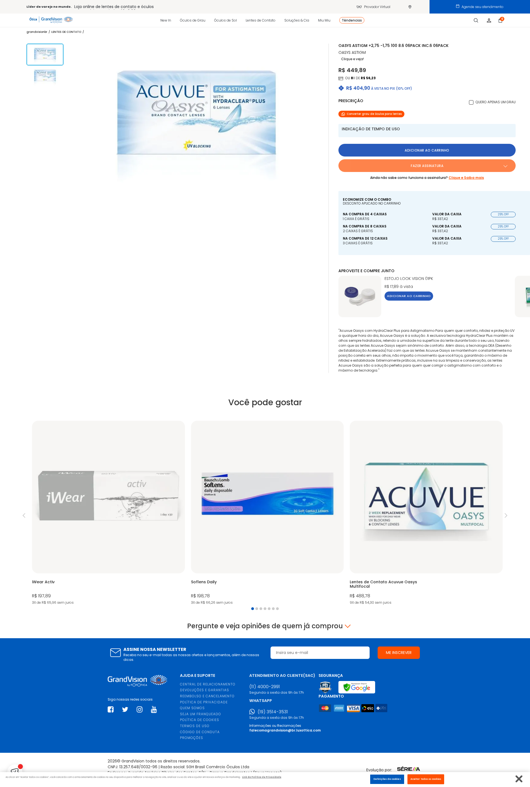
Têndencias (352, 20)
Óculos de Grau (192, 20)
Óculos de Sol (225, 20)
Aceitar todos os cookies (425, 779)
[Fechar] (519, 778)
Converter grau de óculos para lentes (374, 114)
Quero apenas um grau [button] (496, 102)
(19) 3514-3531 (273, 712)
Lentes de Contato (260, 20)
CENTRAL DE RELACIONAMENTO (207, 684)
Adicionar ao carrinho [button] (427, 150)
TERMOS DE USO (195, 726)
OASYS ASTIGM (352, 53)
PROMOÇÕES (191, 737)
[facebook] (110, 709)
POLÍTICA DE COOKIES (199, 719)
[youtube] (154, 709)
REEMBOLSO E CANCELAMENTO (207, 696)
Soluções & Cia (296, 20)
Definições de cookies (387, 779)
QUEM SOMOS (192, 708)
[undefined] (196, 119)
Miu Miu (324, 20)
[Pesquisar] (476, 20)
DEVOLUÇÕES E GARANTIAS (204, 690)
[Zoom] (44, 54)
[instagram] (139, 709)
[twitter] (125, 709)
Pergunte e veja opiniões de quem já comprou (265, 626)
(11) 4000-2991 (264, 687)
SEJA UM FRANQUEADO (200, 714)
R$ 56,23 (368, 78)
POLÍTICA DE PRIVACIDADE (204, 702)
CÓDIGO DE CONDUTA (200, 732)
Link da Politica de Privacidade (261, 777)
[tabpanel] (108, 513)
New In (165, 20)
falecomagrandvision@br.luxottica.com (285, 730)
